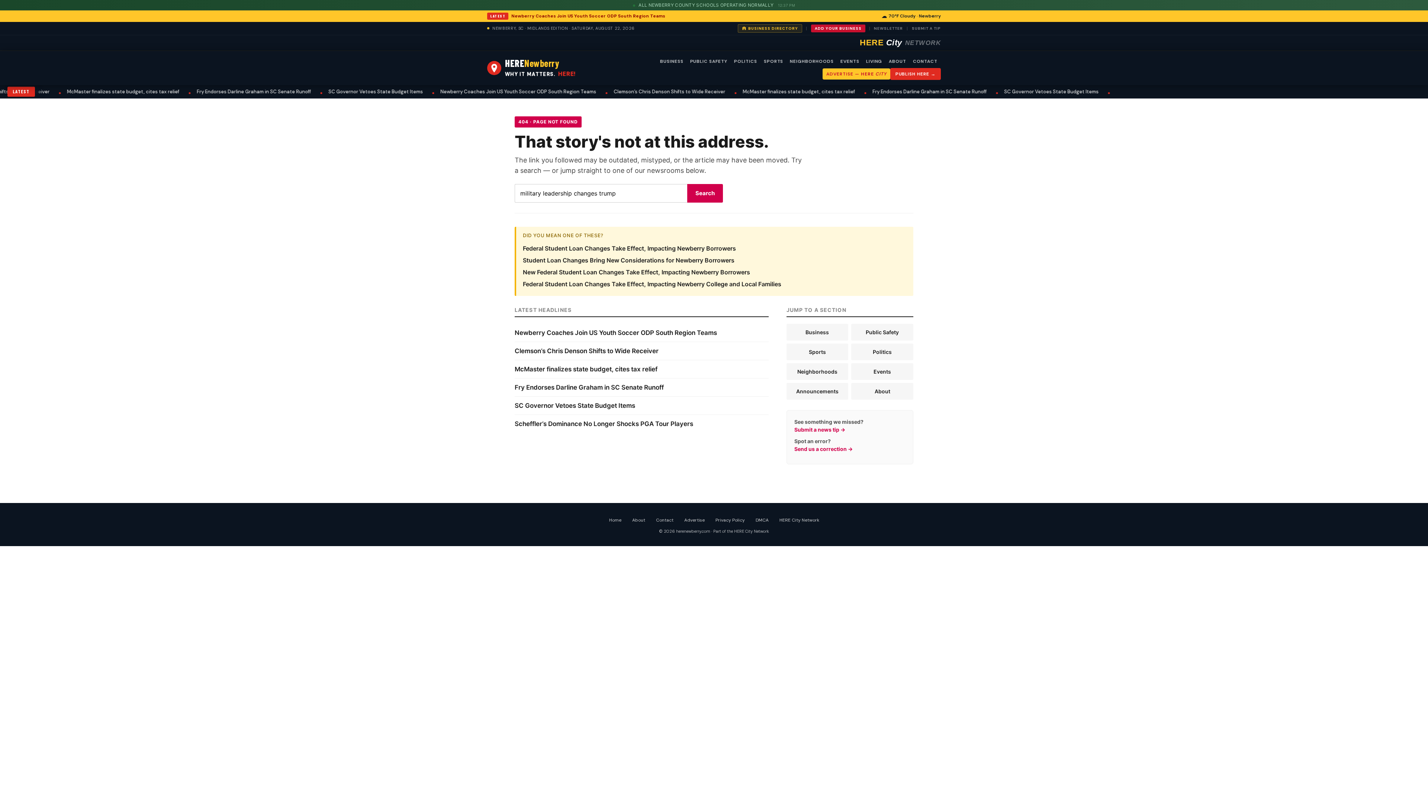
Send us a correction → (823, 449)
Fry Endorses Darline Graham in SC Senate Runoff (218, 91)
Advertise (694, 520)
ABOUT (897, 61)
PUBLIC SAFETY (708, 61)
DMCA (762, 520)
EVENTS (849, 61)
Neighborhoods (817, 371)
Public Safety (882, 332)
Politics (882, 352)
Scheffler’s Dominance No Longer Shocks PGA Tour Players (604, 424)
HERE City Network (799, 520)
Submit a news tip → (819, 429)
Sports (817, 352)
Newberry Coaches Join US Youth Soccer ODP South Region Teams (588, 16)
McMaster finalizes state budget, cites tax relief (87, 91)
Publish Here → (915, 74)
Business (817, 332)
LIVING (874, 61)
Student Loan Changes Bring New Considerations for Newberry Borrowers (628, 260)
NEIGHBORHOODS (811, 61)
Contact (664, 520)
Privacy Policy (730, 520)
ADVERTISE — (856, 74)
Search (705, 193)
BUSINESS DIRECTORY (773, 28)
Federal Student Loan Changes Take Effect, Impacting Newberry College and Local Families (652, 284)
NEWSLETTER (888, 28)
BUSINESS (672, 61)
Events (882, 371)
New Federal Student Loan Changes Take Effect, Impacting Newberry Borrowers (636, 272)
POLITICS (745, 61)
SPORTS (774, 61)
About (882, 391)
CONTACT (925, 61)
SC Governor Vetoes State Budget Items (340, 91)
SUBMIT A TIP (926, 28)
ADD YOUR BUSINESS (838, 28)
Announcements (817, 391)
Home (615, 520)
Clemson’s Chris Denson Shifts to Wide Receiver (633, 91)
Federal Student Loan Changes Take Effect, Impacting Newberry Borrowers (629, 248)
